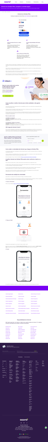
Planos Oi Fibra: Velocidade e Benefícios (11, 377)
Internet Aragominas (34, 298)
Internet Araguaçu (21, 301)
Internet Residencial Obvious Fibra (17, 367)
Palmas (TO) (33, 338)
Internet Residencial (18, 361)
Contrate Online (24, 32)
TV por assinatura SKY (24, 369)
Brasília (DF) (8, 335)
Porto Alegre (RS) (33, 329)
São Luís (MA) (20, 326)
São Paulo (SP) (33, 335)
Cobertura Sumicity (30, 397)
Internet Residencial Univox (17, 371)
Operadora (37, 364)
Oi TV (23, 366)
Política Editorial (43, 365)
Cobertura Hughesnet (30, 376)
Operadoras (4, 361)
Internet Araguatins (9, 303)
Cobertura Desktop (30, 383)
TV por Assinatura (24, 361)
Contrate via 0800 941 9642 (24, 35)
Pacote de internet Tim (11, 370)
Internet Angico (20, 298)
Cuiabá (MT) (20, 328)
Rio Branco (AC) (8, 326)
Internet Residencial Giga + (17, 374)
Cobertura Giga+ (30, 399)
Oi (2, 364)
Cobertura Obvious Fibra (30, 391)
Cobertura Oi (30, 378)
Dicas (36, 369)
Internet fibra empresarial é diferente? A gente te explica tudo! (11, 365)
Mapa (43, 361)
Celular (37, 367)
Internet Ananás (33, 296)
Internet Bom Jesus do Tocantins (11, 313)
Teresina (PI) (20, 338)
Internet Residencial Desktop (17, 380)
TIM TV (24, 365)
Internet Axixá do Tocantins (10, 308)
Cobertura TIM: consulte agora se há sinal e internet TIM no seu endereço (31, 372)
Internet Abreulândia (9, 296)
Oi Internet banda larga (11, 374)
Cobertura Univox (30, 385)
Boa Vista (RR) (33, 332)
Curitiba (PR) (20, 335)
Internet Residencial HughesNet (17, 377)
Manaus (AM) (8, 331)
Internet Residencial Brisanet (17, 364)
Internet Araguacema (9, 301)
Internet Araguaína (34, 301)
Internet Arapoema (34, 303)
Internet (37, 370)
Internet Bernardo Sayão (35, 310)
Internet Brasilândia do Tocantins (23, 313)
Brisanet (3, 370)
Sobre (16, 1)
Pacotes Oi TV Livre (10, 372)
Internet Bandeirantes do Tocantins (24, 308)
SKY (3, 366)
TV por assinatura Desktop (24, 372)
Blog (42, 1)
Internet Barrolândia (21, 310)
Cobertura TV (30, 404)
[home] (7, 2)
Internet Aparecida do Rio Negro (11, 298)
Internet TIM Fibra (30, 365)
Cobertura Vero (30, 402)
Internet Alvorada (21, 296)
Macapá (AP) (8, 329)
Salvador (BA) (8, 332)
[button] (21, 2)
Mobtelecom (4, 372)
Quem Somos (43, 363)
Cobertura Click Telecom (30, 388)
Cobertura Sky (30, 367)
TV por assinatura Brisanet (24, 375)
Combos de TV (24, 381)
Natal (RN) (32, 328)
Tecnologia (37, 362)
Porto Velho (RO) (33, 331)
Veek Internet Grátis (10, 381)
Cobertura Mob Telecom (30, 394)
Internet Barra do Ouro (34, 308)
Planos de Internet (11, 361)
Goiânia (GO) (8, 338)
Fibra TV (24, 363)
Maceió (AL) (7, 328)
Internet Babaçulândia (9, 310)
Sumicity (3, 368)
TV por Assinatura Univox (24, 378)
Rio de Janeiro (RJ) (34, 326)
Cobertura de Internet (31, 362)
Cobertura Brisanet (30, 381)
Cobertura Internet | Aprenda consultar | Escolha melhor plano (30, 408)
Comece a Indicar (8, 95)
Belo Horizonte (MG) (21, 331)
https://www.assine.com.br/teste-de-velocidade (21, 183)
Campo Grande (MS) (21, 329)
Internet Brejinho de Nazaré (35, 313)
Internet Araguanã (21, 303)
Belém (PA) (20, 332)
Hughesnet (4, 375)
